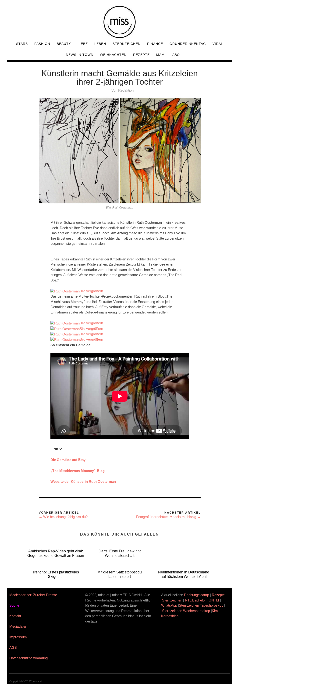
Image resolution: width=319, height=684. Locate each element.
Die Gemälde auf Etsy (67, 460)
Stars (22, 44)
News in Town (79, 55)
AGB (13, 647)
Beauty (64, 44)
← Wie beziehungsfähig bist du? (63, 517)
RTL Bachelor (195, 600)
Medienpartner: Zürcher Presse (33, 595)
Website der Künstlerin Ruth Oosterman (83, 481)
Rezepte (141, 55)
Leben (100, 44)
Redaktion (126, 90)
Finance (155, 44)
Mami (161, 55)
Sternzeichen (127, 44)
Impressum (18, 637)
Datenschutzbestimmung (28, 658)
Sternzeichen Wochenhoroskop (186, 611)
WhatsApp (169, 605)
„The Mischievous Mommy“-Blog (77, 471)
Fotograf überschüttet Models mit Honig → (168, 517)
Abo (176, 55)
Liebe (83, 44)
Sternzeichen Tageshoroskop (201, 605)
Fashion (42, 44)
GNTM (214, 600)
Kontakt (15, 616)
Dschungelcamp (196, 595)
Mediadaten (18, 626)
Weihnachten (113, 55)
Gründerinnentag (188, 44)
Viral (218, 44)
